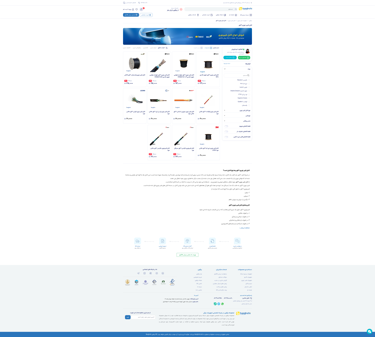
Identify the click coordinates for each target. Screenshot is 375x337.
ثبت (128, 317)
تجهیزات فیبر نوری (242, 20)
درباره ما (199, 287)
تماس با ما (199, 290)
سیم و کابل (249, 284)
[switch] (226, 126)
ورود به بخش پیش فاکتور (187, 255)
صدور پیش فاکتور (130, 15)
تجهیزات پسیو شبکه (246, 274)
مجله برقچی (219, 15)
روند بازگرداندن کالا (221, 290)
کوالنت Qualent (242, 102)
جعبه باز (231, 15)
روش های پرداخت (221, 287)
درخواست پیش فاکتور (220, 274)
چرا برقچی (199, 274)
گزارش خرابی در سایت (220, 280)
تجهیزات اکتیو (248, 277)
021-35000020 (144, 3)
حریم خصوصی (198, 277)
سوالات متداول (222, 277)
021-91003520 (218, 298)
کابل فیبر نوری (231, 20)
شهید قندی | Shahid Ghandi (238, 91)
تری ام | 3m (243, 84)
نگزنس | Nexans (242, 80)
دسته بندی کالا (244, 15)
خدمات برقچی (192, 15)
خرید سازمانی (206, 15)
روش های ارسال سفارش (220, 284)
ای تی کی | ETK (243, 94)
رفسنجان (244, 105)
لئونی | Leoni (243, 87)
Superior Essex (242, 98)
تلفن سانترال (248, 287)
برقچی (250, 20)
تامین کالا (199, 284)
